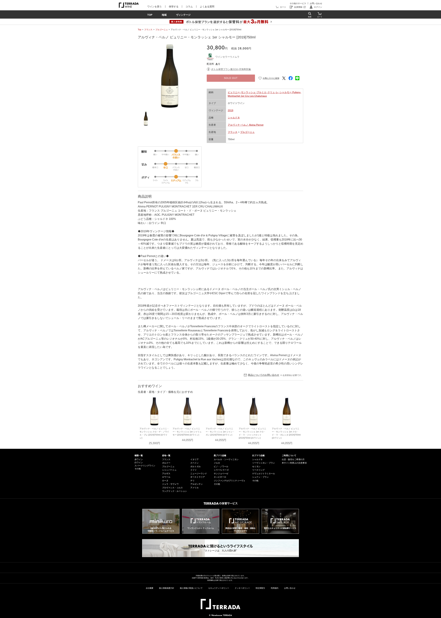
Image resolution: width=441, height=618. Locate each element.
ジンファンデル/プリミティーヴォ (229, 480)
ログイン (318, 7)
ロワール (166, 477)
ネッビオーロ (220, 477)
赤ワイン (139, 459)
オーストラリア (197, 477)
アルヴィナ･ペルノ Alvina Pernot (245, 124)
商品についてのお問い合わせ (263, 375)
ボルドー (166, 463)
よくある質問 (207, 6)
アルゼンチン (196, 484)
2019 (230, 110)
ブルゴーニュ (161, 29)
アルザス (166, 473)
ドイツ (193, 470)
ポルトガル (195, 466)
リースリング (258, 470)
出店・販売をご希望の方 (293, 459)
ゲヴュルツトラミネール (263, 473)
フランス (148, 29)
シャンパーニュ (169, 470)
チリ (192, 480)
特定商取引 (260, 588)
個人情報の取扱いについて (191, 588)
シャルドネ (234, 117)
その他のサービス (298, 3)
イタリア (194, 459)
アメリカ (194, 487)
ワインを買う (154, 6)
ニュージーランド (198, 473)
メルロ (217, 463)
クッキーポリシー (242, 588)
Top (139, 29)
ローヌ (165, 480)
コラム (189, 6)
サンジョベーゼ (221, 473)
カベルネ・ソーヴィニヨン (226, 459)
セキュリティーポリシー (218, 588)
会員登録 (298, 7)
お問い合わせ (316, 3)
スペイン (194, 463)
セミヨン (256, 466)
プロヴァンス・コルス (172, 487)
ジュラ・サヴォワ (170, 484)
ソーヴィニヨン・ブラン (263, 463)
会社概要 (149, 588)
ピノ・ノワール (221, 466)
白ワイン (139, 462)
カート (283, 7)
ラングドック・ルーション (174, 491)
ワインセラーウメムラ (227, 56)
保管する (173, 6)
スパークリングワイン (145, 465)
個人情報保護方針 (166, 588)
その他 (138, 469)
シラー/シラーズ (221, 470)
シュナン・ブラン (260, 477)
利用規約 (274, 588)
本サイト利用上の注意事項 (294, 463)
